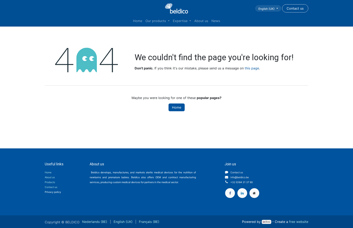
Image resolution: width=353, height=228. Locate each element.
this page (252, 68)
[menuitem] (137, 21)
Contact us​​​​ (295, 8)
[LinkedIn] (242, 193)
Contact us (51, 187)
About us (50, 177)
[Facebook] (230, 193)
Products (50, 182)
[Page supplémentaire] (254, 193)
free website (298, 222)
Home (176, 107)
